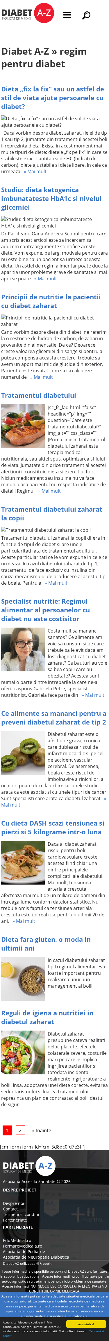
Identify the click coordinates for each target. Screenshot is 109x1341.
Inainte (43, 1130)
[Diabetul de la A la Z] (27, 14)
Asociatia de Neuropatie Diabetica (36, 1257)
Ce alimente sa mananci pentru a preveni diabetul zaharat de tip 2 (53, 717)
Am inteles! (86, 1324)
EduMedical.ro (17, 1240)
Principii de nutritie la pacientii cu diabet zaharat (51, 301)
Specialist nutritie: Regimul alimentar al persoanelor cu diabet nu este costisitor (45, 610)
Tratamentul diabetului (38, 395)
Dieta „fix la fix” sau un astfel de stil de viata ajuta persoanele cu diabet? (52, 97)
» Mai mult (33, 171)
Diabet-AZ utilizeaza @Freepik (27, 1263)
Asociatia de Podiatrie (24, 1251)
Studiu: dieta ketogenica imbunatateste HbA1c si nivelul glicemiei (51, 198)
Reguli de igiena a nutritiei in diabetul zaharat (47, 1017)
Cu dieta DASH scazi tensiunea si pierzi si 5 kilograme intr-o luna (52, 827)
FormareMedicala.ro (22, 1246)
